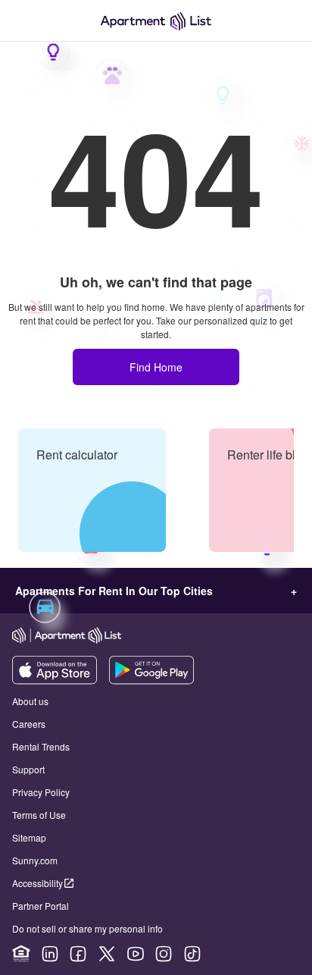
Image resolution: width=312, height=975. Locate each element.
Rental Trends (41, 746)
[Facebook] (78, 954)
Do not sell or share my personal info (87, 928)
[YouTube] (135, 954)
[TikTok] (192, 954)
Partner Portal (40, 905)
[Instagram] (163, 954)
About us (30, 700)
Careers (28, 723)
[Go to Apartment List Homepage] (156, 21)
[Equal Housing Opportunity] (21, 954)
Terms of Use (39, 814)
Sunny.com (35, 860)
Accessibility (37, 882)
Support (28, 769)
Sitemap (29, 837)
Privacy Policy (41, 791)
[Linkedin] (50, 954)
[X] (107, 954)
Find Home (156, 367)
